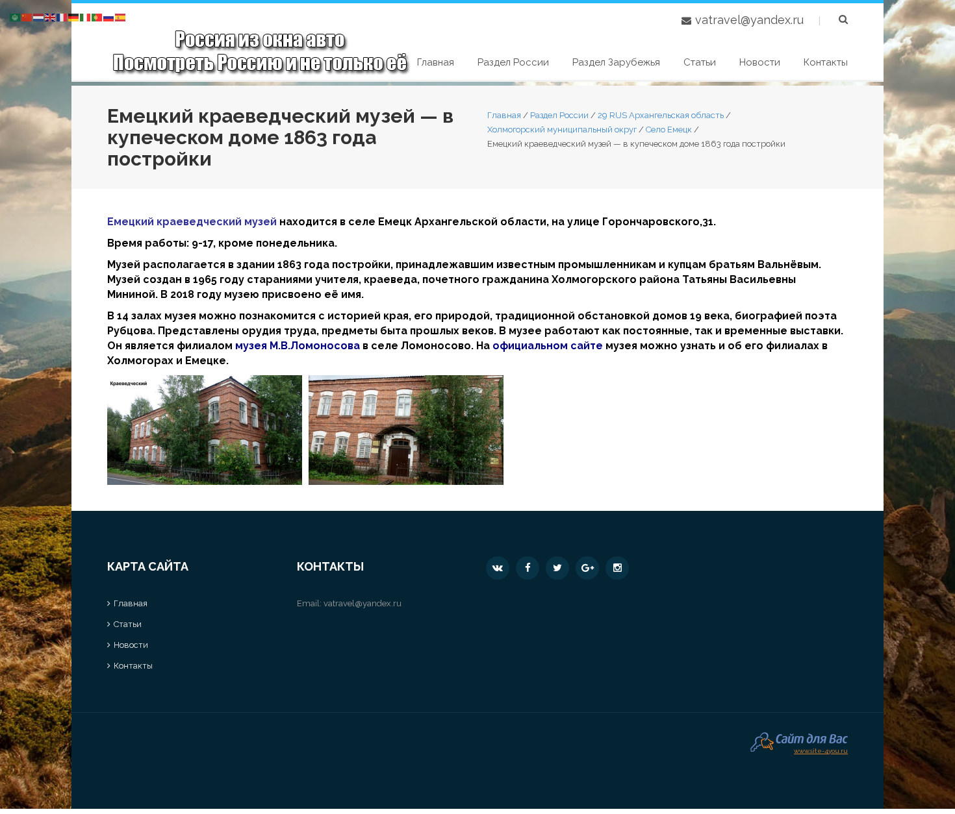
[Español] (121, 16)
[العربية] (15, 16)
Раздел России (513, 62)
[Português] (97, 16)
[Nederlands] (39, 16)
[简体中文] (27, 16)
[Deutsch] (74, 16)
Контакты (826, 62)
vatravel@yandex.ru (749, 20)
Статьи (699, 62)
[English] (51, 16)
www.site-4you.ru (821, 749)
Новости (759, 62)
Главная (435, 62)
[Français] (62, 16)
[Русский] (109, 16)
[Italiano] (86, 16)
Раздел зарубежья (616, 62)
